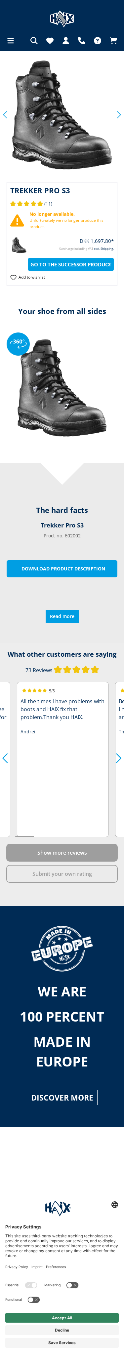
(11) (31, 204)
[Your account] (66, 41)
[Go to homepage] (62, 19)
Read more (62, 616)
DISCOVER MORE (62, 1097)
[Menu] (13, 41)
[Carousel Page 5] (99, 836)
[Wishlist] (50, 41)
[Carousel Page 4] (80, 836)
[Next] (119, 115)
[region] (62, 115)
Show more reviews (62, 852)
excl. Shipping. (104, 249)
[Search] (34, 41)
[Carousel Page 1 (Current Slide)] (24, 836)
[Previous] (5, 115)
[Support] (82, 41)
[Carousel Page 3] (61, 836)
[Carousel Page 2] (43, 836)
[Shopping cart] (111, 41)
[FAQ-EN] (97, 41)
